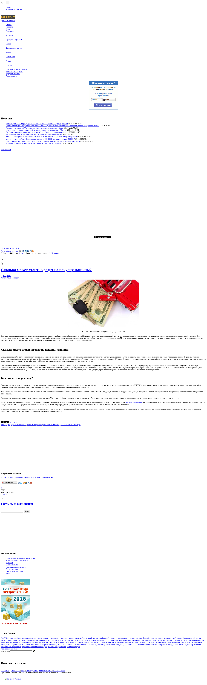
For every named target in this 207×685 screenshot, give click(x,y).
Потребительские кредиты (16, 69)
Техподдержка (32, 671)
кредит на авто (158, 640)
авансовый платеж (51, 425)
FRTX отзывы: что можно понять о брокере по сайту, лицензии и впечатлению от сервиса (43, 141)
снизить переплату (34, 425)
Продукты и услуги (14, 40)
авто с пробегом (14, 638)
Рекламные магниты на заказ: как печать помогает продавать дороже (34, 134)
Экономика (10, 57)
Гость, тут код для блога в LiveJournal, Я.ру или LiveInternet (27, 477)
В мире (9, 61)
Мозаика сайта (12, 565)
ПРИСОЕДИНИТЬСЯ (10, 248)
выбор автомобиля (38, 640)
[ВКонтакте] (18, 482)
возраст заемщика (22, 640)
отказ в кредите (166, 642)
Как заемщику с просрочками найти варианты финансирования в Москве (36, 130)
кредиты (104, 642)
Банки (8, 44)
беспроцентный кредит (192, 638)
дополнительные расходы (70, 425)
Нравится (13, 422)
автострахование (131, 638)
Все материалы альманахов (17, 560)
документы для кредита (80, 640)
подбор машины (57, 645)
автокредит (5, 425)
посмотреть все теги (9, 649)
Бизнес (8, 52)
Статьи (9, 25)
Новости (9, 27)
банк (140, 638)
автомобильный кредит (105, 638)
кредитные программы (74, 642)
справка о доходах (166, 645)
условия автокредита (38, 647)
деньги (67, 640)
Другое (9, 65)
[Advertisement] (103, 193)
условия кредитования (57, 647)
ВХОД (8, 7)
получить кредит (94, 645)
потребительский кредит (111, 645)
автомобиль (53, 638)
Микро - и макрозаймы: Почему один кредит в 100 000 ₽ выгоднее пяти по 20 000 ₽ (40, 139)
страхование (196, 645)
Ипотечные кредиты (14, 72)
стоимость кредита (182, 645)
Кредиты (9, 35)
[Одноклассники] (23, 482)
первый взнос (36, 645)
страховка (26, 647)
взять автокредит (8, 640)
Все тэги (9, 563)
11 (49, 253)
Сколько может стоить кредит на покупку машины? (46, 270)
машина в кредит (139, 642)
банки (145, 638)
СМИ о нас (15, 671)
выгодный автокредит (55, 640)
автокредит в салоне (40, 638)
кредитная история (56, 642)
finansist (4, 494)
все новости (6, 150)
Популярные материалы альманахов (20, 558)
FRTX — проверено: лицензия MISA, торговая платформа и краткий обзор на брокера (41, 136)
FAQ (8, 573)
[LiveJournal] (28, 482)
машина (128, 642)
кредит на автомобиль (173, 640)
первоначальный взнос (21, 645)
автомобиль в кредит (67, 638)
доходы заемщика (98, 640)
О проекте (5, 671)
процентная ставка (18, 425)
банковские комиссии (157, 638)
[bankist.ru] (8, 18)
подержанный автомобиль (75, 645)
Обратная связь (45, 671)
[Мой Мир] (26, 482)
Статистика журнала (14, 571)
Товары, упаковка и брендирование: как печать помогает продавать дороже (37, 124)
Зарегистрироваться (14, 9)
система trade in (152, 645)
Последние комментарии (16, 567)
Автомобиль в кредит (10, 251)
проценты (142, 645)
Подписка (10, 31)
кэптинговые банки (134, 402)
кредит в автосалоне (142, 640)
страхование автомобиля (11, 647)
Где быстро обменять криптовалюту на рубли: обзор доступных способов (36, 132)
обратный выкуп (153, 642)
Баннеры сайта (59, 671)
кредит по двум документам (36, 642)
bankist (22, 253)
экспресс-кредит (73, 647)
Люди (8, 29)
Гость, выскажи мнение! (17, 503)
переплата (46, 645)
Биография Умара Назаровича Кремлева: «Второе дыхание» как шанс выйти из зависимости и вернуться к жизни (52, 126)
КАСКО (4, 638)
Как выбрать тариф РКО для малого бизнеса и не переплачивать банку (35, 128)
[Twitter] (21, 482)
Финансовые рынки (14, 48)
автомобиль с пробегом (85, 638)
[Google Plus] (31, 482)
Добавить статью (8, 21)
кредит (131, 640)
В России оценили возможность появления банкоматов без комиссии (34, 143)
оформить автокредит (182, 642)
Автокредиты (11, 76)
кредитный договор (92, 642)
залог (107, 640)
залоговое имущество (119, 640)
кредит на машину (190, 640)
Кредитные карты (13, 74)
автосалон (120, 638)
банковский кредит (174, 638)
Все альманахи (12, 569)
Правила (55, 253)
